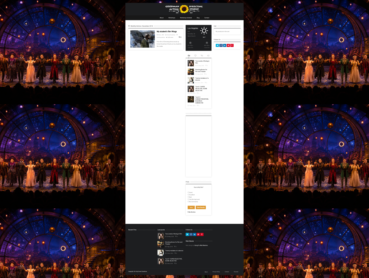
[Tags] (208, 56)
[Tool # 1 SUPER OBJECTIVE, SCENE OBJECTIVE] (191, 89)
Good (190, 192)
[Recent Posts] (189, 56)
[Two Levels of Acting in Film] (191, 63)
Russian (236, 271)
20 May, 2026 (200, 65)
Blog (198, 18)
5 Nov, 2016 (192, 93)
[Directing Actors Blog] (184, 9)
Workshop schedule (186, 18)
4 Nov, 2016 (192, 105)
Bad (190, 197)
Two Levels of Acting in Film (173, 234)
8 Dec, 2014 (161, 35)
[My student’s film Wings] (142, 39)
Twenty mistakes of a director (174, 250)
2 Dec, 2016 (200, 82)
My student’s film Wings (167, 31)
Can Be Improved (194, 199)
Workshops (171, 18)
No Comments (193, 201)
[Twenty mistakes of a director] (191, 80)
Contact (206, 18)
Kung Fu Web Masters (201, 245)
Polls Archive (191, 212)
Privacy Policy (216, 271)
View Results (201, 207)
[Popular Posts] (195, 56)
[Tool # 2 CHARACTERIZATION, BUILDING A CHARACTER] (191, 99)
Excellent (192, 195)
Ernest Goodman (171, 35)
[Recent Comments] (202, 56)
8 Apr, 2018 (200, 74)
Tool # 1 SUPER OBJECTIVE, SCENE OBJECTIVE (201, 88)
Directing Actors (161, 37)
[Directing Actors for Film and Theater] (191, 72)
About (162, 18)
